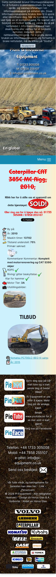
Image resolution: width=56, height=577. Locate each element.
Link (41, 486)
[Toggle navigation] (49, 160)
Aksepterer (28, 45)
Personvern (28, 489)
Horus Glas (38, 497)
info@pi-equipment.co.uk (29, 73)
